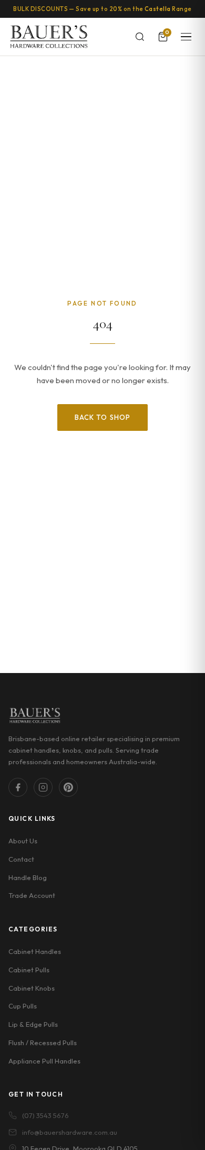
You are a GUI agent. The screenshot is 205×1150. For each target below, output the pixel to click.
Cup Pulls (22, 1006)
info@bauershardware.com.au (69, 1132)
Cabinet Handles (34, 951)
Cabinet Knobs (31, 988)
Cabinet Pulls (28, 969)
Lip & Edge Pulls (33, 1024)
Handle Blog (27, 877)
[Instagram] (43, 787)
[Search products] (139, 36)
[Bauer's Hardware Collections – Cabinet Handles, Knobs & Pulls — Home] (48, 36)
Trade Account (31, 895)
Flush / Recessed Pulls (42, 1042)
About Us (22, 841)
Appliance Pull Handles (44, 1061)
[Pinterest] (68, 787)
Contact (21, 859)
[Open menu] (186, 36)
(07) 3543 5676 (45, 1115)
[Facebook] (17, 787)
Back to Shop (102, 417)
